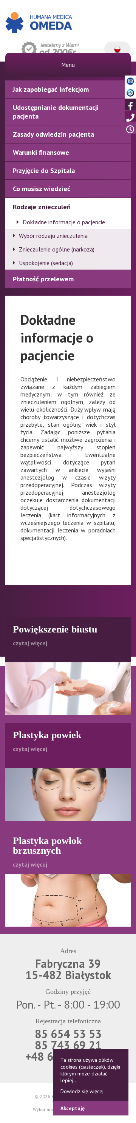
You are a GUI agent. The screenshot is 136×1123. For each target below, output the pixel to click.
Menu (68, 64)
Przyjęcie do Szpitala (44, 170)
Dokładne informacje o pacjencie (64, 222)
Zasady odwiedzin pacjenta (53, 134)
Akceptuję (72, 1108)
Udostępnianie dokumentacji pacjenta (56, 111)
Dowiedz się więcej (82, 1091)
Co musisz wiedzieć (41, 188)
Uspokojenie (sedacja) (46, 263)
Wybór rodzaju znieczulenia (53, 235)
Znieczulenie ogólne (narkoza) (56, 249)
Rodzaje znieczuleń (42, 206)
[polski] (117, 45)
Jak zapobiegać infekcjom (51, 89)
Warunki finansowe (41, 152)
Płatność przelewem (43, 279)
